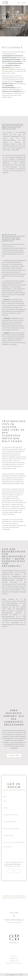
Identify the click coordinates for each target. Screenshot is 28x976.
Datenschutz (14, 960)
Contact (14, 956)
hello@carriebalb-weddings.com (14, 920)
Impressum (14, 958)
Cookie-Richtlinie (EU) (14, 963)
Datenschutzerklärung (12, 864)
